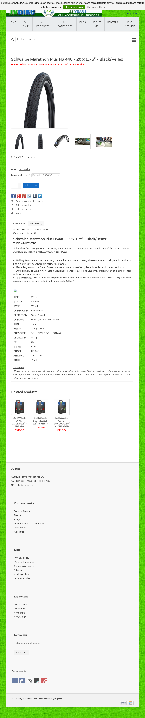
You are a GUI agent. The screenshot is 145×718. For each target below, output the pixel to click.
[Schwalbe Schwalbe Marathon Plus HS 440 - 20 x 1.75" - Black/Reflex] (39, 100)
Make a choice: (20, 175)
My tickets (19, 612)
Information (19, 223)
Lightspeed (57, 698)
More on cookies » (96, 7)
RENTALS (112, 22)
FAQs (82, 22)
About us (96, 24)
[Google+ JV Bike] (29, 680)
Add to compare (24, 209)
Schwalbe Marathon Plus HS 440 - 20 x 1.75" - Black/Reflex (52, 64)
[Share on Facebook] (13, 196)
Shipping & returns (24, 566)
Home (12, 22)
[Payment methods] (123, 702)
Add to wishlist (23, 205)
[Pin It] (24, 196)
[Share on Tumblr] (35, 196)
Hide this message (74, 7)
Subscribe (21, 652)
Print (18, 213)
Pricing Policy (21, 574)
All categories (65, 24)
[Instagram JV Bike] (44, 680)
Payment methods (24, 562)
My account (20, 604)
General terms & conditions (29, 523)
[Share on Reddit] (29, 196)
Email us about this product (30, 201)
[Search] (12, 39)
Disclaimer (20, 527)
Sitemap (18, 570)
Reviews (36, 223)
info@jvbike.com (25, 485)
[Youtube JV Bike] (36, 680)
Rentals (18, 515)
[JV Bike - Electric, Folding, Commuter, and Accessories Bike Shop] (54, 11)
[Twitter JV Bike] (22, 680)
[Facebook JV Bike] (15, 680)
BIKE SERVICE (130, 24)
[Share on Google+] (19, 196)
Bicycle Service (22, 511)
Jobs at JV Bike (22, 578)
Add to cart (31, 185)
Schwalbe (24, 169)
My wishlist (20, 616)
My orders (19, 608)
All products (43, 24)
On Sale (26, 24)
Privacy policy (21, 557)
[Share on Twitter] (40, 196)
